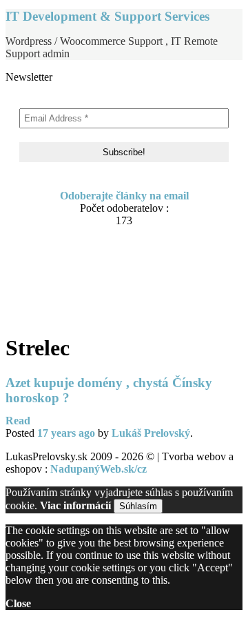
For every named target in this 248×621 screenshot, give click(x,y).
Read (18, 420)
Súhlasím (138, 506)
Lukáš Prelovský (151, 433)
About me (56, 247)
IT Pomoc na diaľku (81, 273)
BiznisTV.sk (61, 313)
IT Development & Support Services (107, 16)
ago (66, 433)
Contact (51, 260)
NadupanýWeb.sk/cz (98, 469)
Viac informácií (75, 505)
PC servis (55, 300)
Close (18, 603)
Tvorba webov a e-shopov (93, 287)
